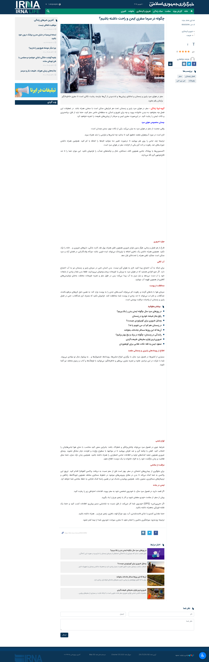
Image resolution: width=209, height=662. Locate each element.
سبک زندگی (158, 11)
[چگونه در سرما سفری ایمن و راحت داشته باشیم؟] (112, 58)
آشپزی (123, 11)
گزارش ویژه (177, 11)
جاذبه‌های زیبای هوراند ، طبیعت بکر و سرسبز (38, 71)
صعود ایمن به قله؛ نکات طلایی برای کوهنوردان (140, 344)
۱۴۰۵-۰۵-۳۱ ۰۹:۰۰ (48, 52)
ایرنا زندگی (171, 4)
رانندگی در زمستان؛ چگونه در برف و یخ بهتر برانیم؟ (139, 335)
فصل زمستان (190, 76)
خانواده (131, 11)
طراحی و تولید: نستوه (182, 655)
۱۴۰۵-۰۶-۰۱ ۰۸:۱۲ (48, 42)
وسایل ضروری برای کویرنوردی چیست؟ (144, 321)
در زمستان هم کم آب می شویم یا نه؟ (145, 325)
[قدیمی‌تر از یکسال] (155, 554)
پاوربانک (192, 80)
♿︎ (203, 655)
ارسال (64, 635)
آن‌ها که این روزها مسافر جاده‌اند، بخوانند (143, 330)
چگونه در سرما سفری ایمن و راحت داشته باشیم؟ (131, 19)
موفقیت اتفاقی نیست (47, 25)
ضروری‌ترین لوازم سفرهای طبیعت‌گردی (144, 339)
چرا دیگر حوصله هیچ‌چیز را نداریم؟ (42, 48)
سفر (180, 76)
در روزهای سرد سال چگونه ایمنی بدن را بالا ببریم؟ (139, 311)
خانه (186, 11)
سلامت (168, 11)
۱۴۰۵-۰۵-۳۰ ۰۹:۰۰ (48, 75)
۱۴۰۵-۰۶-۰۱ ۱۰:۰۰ (49, 29)
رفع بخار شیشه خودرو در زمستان (147, 316)
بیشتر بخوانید (154, 306)
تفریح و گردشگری (143, 11)
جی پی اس (181, 80)
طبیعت (189, 35)
